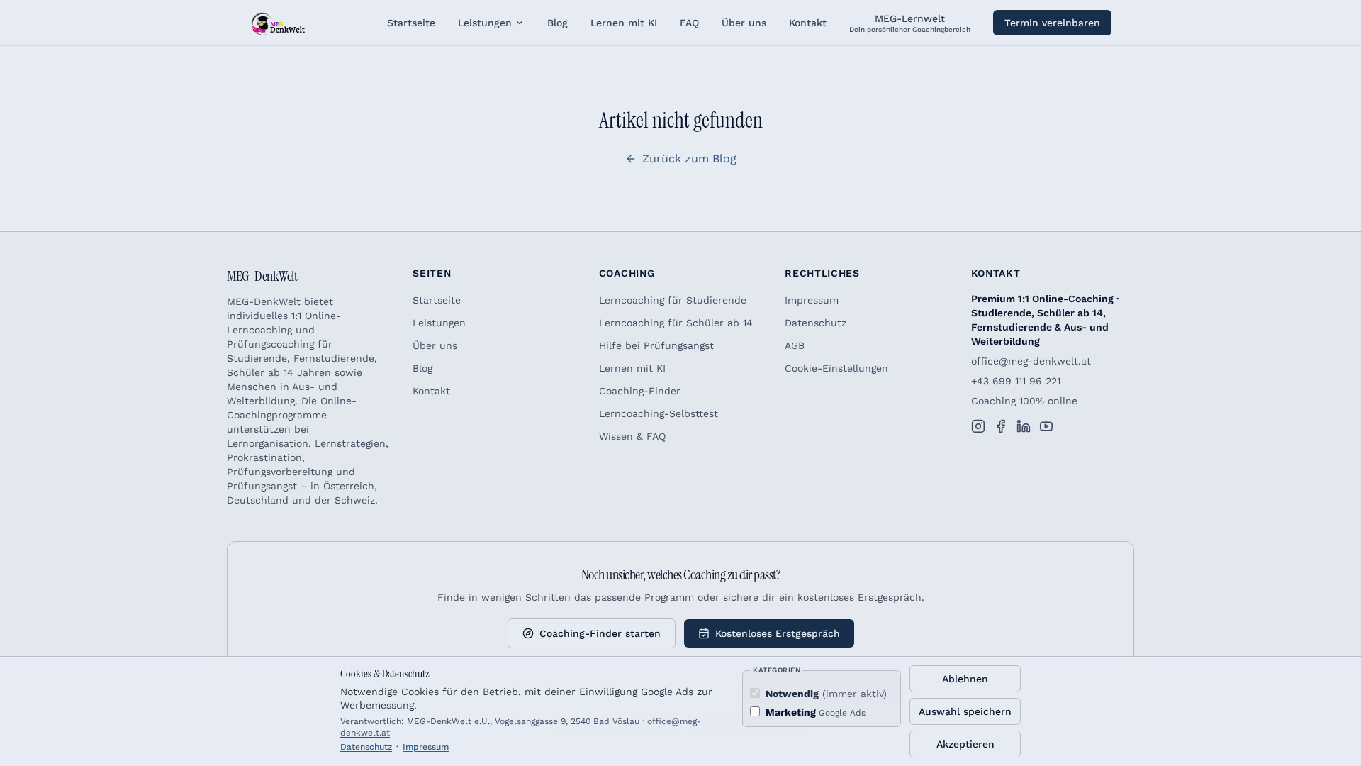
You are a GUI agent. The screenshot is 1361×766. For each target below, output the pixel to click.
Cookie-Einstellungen (836, 368)
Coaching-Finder (639, 390)
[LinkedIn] (1023, 426)
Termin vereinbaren (1052, 22)
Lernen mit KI (632, 368)
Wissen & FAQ (632, 436)
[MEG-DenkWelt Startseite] (278, 23)
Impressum (812, 300)
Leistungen (485, 22)
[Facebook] (1001, 426)
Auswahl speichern (965, 711)
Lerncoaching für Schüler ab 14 (676, 322)
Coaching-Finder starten (600, 633)
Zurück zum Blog (689, 158)
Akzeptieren (965, 744)
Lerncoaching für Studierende (672, 300)
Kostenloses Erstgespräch (777, 633)
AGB (795, 345)
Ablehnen (965, 678)
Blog (422, 368)
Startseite (437, 300)
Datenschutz (815, 322)
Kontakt (431, 390)
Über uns (435, 345)
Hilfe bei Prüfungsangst (656, 345)
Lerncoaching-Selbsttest (658, 413)
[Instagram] (978, 426)
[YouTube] (1046, 426)
